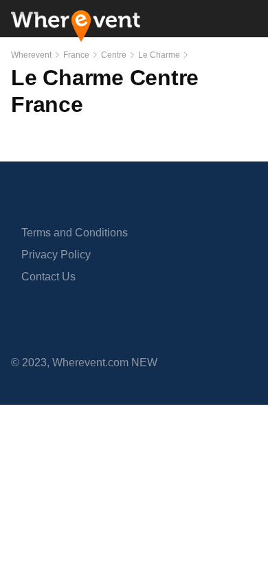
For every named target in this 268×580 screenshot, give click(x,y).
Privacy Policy (56, 254)
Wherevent (31, 55)
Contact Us (48, 276)
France (76, 55)
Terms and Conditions (74, 232)
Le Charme (159, 55)
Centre (113, 55)
